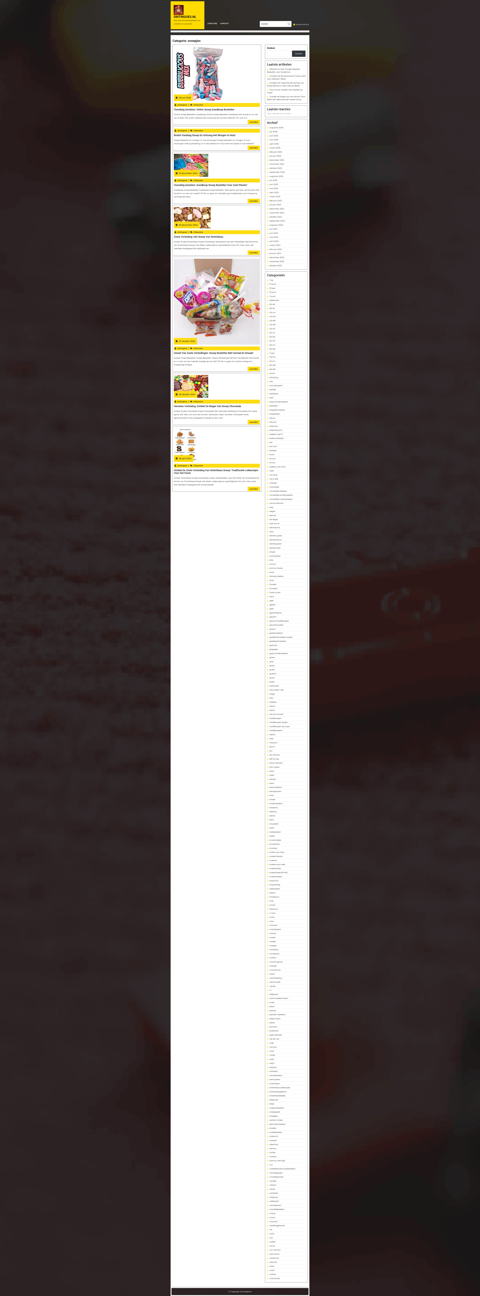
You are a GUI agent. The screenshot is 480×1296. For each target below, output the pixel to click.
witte (272, 1233)
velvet (272, 1189)
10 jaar (272, 288)
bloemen (274, 426)
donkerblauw (276, 540)
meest (272, 937)
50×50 (272, 337)
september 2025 (277, 172)
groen (272, 669)
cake (272, 471)
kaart (272, 771)
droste (272, 552)
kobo (272, 828)
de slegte (274, 519)
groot (272, 678)
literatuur (274, 909)
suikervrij (274, 1136)
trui (271, 1165)
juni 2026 (274, 135)
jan (271, 751)
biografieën (275, 414)
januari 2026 (275, 156)
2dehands (274, 300)
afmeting (274, 377)
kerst (272, 783)
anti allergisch (276, 385)
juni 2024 (274, 233)
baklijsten (274, 393)
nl (270, 990)
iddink (272, 734)
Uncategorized (276, 1177)
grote (272, 682)
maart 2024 (275, 245)
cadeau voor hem (278, 467)
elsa (271, 560)
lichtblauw (274, 897)
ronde (272, 1055)
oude (272, 1002)
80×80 (273, 365)
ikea (271, 738)
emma (273, 564)
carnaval (273, 475)
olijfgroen (274, 994)
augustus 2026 (276, 127)
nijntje (272, 986)
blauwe (273, 422)
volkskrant (274, 1201)
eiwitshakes (275, 556)
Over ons (212, 23)
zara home (274, 1254)
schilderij (274, 1071)
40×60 (273, 320)
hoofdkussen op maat (280, 726)
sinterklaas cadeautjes (280, 1087)
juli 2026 (273, 131)
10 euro (273, 284)
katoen (273, 779)
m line (272, 913)
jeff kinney (274, 759)
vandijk (273, 1181)
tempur (273, 1148)
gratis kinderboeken (279, 653)
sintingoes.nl (185, 17)
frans (272, 596)
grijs (271, 661)
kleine (272, 816)
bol (271, 442)
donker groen (276, 535)
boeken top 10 (276, 434)
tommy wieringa (277, 1160)
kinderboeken (276, 803)
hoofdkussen (275, 718)
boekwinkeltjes (277, 438)
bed (271, 397)
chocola (273, 483)
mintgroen (275, 953)
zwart (272, 1270)
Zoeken (271, 48)
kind (272, 795)
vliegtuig (274, 1197)
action (272, 373)
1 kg (271, 280)
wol (271, 1238)
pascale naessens (278, 1014)
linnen (272, 905)
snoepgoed (275, 1112)
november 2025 (277, 164)
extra (272, 572)
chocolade (274, 487)
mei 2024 (274, 237)
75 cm (272, 361)
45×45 (272, 329)
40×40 (273, 316)
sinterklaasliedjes (277, 1095)
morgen (273, 966)
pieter (272, 1022)
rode (272, 1043)
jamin (272, 746)
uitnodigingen (276, 1173)
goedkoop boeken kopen (281, 637)
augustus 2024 (276, 225)
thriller (273, 1152)
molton (273, 957)
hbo (271, 698)
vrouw (272, 1217)
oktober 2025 (276, 168)
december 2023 (277, 257)
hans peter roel (277, 690)
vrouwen (274, 1221)
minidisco (274, 949)
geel (272, 600)
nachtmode (275, 982)
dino (272, 531)
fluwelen (274, 588)
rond (272, 1051)
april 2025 (274, 192)
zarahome (274, 1258)
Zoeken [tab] (290, 24)
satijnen (273, 1067)
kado (272, 775)
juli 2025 (273, 180)
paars (272, 1006)
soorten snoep (276, 1120)
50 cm (272, 333)
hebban (273, 702)
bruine (273, 458)
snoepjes (274, 1116)
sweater (273, 1140)
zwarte (273, 1274)
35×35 (272, 308)
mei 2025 (274, 188)
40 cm (273, 312)
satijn (272, 1063)
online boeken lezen (279, 998)
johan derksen (276, 763)
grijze (272, 665)
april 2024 (274, 241)
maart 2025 (275, 196)
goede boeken (276, 633)
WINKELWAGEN (302, 24)
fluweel (273, 584)
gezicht (273, 617)
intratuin (274, 742)
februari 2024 (276, 249)
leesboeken (275, 889)
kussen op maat (277, 852)
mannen (274, 925)
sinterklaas (275, 1083)
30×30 (272, 304)
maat (272, 917)
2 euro (272, 296)
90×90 (272, 369)
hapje (272, 694)
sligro (272, 1104)
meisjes (273, 945)
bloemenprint (276, 430)
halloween (274, 686)
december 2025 (277, 160)
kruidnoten (275, 844)
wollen (273, 1242)
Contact (224, 23)
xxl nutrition (275, 1250)
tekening (274, 1144)
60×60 (272, 349)
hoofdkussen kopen (279, 722)
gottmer (273, 645)
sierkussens (275, 1079)
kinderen (274, 807)
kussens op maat (277, 864)
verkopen (274, 1193)
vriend (272, 1213)
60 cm (272, 345)
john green (275, 767)
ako (271, 381)
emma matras (276, 568)
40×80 (273, 324)
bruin (272, 454)
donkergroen (276, 544)
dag (271, 507)
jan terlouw (275, 755)
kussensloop (275, 868)
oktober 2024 (276, 217)
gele (272, 608)
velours (273, 1185)
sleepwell (274, 1100)
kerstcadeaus (276, 787)
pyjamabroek (276, 1035)
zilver (272, 1266)
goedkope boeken (278, 641)
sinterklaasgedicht (278, 1091)
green (272, 657)
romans (273, 1047)
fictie (272, 580)
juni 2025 (274, 184)
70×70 (272, 357)
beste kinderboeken (279, 402)
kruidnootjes (275, 840)
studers (273, 1128)
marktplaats (275, 929)
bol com (273, 446)
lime (272, 901)
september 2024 (277, 221)
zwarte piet (275, 1278)
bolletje (273, 450)
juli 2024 (274, 229)
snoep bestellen (277, 1108)
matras (273, 933)
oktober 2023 (276, 265)
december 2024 (277, 209)
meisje (273, 941)
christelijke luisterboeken (281, 499)
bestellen (274, 406)
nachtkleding (276, 978)
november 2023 (277, 261)
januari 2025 (275, 204)
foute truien (275, 592)
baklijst (273, 389)
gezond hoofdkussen (279, 621)
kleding (273, 811)
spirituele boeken (278, 1124)
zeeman (273, 1262)
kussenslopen (276, 876)
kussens (273, 860)
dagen (273, 511)
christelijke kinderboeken (281, 495)
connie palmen (277, 503)
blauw (272, 418)
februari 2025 (276, 200)
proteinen (274, 1031)
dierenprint (275, 527)
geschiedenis (276, 613)
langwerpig (275, 884)
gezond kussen (277, 625)
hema (272, 706)
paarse (273, 1010)
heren (272, 710)
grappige (274, 649)
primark (273, 1027)
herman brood (276, 714)
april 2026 (274, 144)
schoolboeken (276, 1075)
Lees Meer (254, 122)
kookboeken (275, 832)
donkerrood (275, 548)
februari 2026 (276, 152)
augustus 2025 (276, 176)
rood (272, 1059)
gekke (272, 604)
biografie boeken (277, 410)
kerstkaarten (275, 791)
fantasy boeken (277, 576)
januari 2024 (275, 253)
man (272, 921)
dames (273, 515)
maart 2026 (275, 148)
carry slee (274, 479)
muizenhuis (275, 970)
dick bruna (275, 523)
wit (271, 1229)
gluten (273, 629)
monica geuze (276, 962)
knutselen (274, 824)
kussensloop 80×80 (279, 872)
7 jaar (272, 353)
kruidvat (273, 848)
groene (273, 673)
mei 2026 (274, 139)
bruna (272, 462)
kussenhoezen (276, 856)
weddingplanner (277, 1225)
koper (272, 836)
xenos (272, 1246)
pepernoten (275, 1018)
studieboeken (276, 1132)
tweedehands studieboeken (283, 1169)
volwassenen (275, 1205)
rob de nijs (274, 1039)
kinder (273, 799)
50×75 (272, 341)
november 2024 (277, 213)
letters (272, 893)
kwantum (274, 880)
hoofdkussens (276, 730)
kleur (272, 820)
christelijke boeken (278, 491)
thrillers (273, 1156)
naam (272, 974)
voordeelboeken (277, 1209)
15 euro (273, 292)
